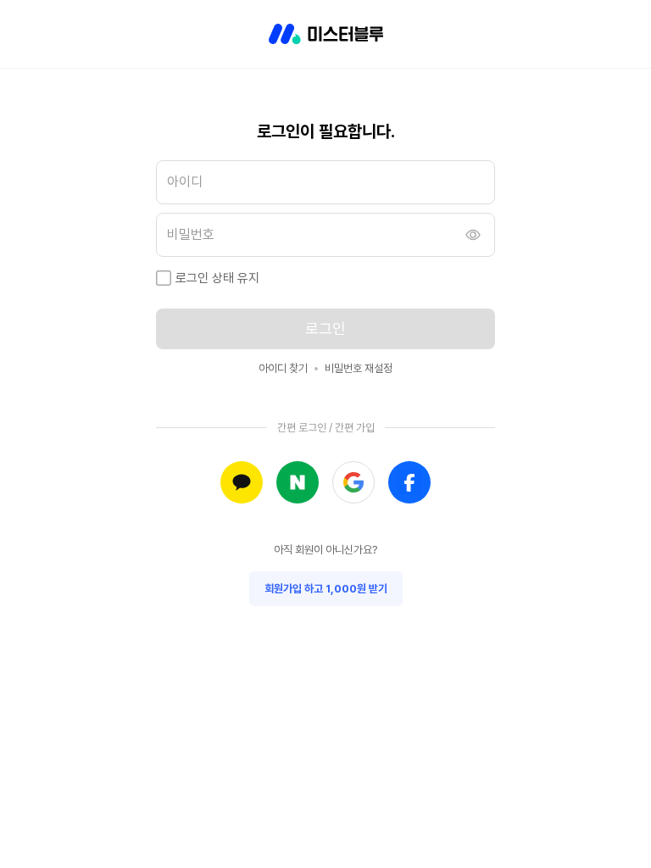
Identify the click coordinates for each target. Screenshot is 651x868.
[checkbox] (163, 278)
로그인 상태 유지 (217, 278)
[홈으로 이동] (326, 34)
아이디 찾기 (283, 368)
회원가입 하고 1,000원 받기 (325, 588)
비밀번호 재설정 (358, 368)
